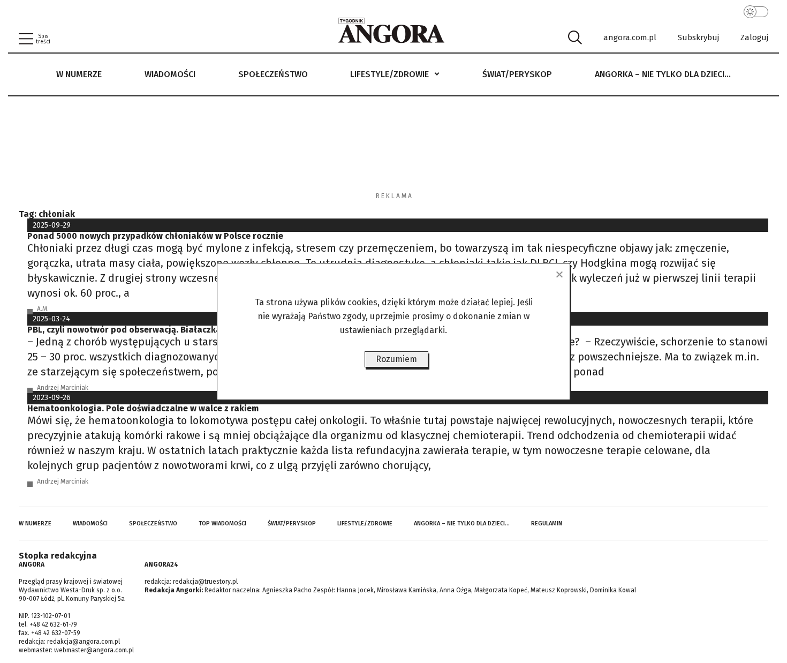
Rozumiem (396, 359)
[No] (559, 274)
